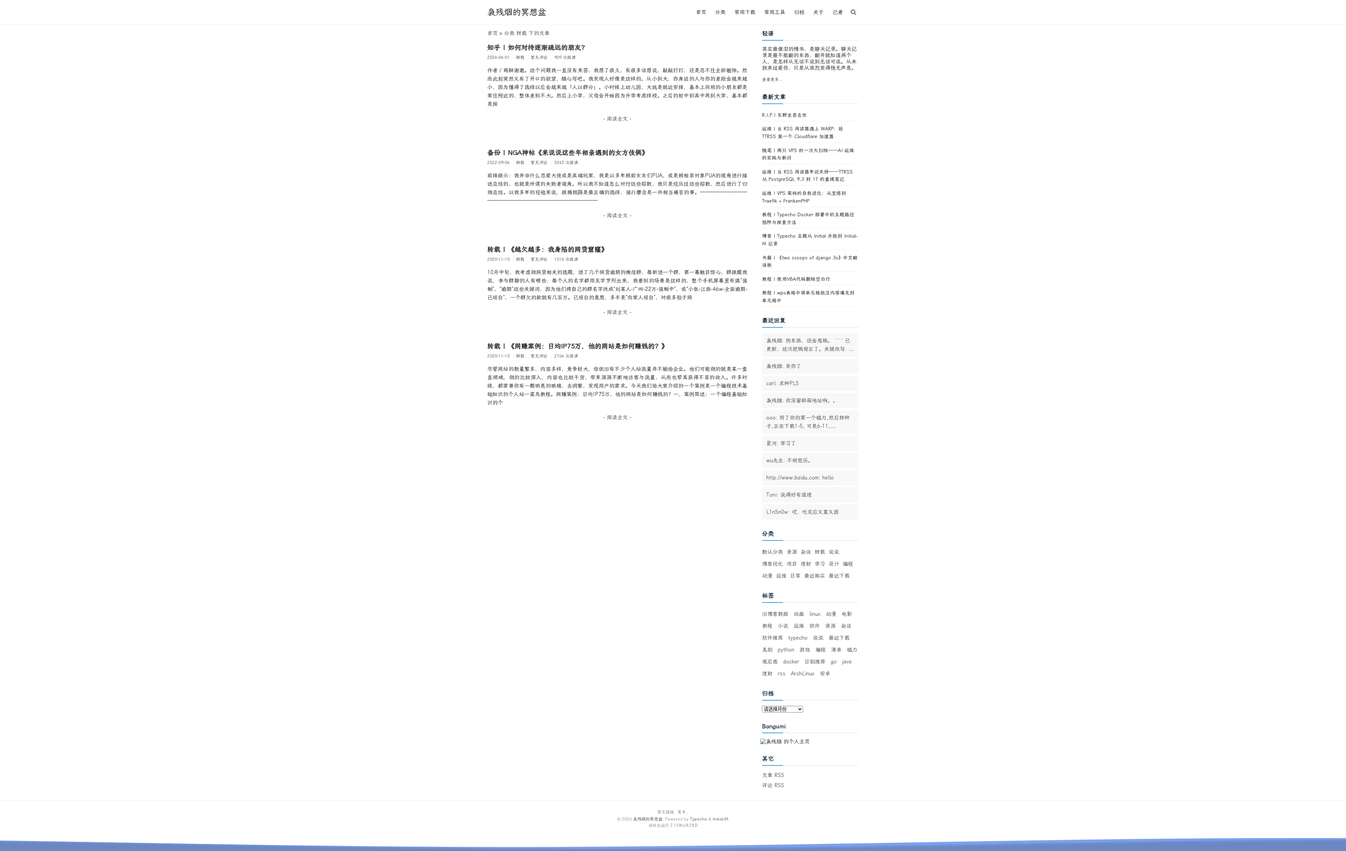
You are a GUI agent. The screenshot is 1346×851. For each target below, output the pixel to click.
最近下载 (839, 576)
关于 (818, 12)
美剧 (767, 650)
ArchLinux (803, 673)
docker (791, 662)
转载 (820, 552)
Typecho (698, 819)
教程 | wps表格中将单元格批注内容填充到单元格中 (808, 296)
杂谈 (806, 552)
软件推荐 (772, 638)
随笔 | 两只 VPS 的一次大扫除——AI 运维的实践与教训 (808, 154)
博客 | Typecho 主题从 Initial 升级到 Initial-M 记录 (810, 239)
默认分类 (772, 552)
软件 (814, 626)
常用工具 (774, 12)
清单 (836, 650)
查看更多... (772, 79)
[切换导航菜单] (853, 12)
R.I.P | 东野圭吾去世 (784, 115)
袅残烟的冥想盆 (516, 12)
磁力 (852, 650)
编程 (848, 564)
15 (675, 825)
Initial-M (720, 819)
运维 (781, 576)
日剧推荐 (814, 662)
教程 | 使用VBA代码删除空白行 (796, 279)
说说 (834, 552)
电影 (847, 614)
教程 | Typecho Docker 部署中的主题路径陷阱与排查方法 (808, 218)
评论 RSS (773, 785)
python (786, 650)
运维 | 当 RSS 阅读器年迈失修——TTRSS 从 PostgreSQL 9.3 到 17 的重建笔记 (807, 175)
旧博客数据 (775, 614)
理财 (806, 564)
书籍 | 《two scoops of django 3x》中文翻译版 (810, 261)
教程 (767, 626)
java (846, 662)
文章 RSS (773, 775)
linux (815, 614)
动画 (799, 614)
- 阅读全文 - (617, 119)
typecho (798, 638)
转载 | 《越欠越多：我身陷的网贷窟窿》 (547, 249)
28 (691, 825)
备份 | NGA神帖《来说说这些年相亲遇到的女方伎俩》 (567, 153)
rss (782, 673)
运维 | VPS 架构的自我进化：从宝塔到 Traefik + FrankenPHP (804, 197)
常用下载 (744, 12)
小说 (783, 626)
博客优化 (772, 564)
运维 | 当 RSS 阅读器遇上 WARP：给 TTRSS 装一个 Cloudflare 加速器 (802, 132)
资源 (792, 552)
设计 (834, 564)
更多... (683, 812)
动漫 (767, 576)
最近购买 (814, 576)
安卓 (825, 673)
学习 (820, 564)
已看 (837, 12)
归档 (799, 12)
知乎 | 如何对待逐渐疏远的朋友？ (537, 48)
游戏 (805, 650)
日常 (795, 576)
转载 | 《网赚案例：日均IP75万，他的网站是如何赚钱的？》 (577, 346)
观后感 (770, 662)
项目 (792, 564)
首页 (701, 12)
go (834, 662)
